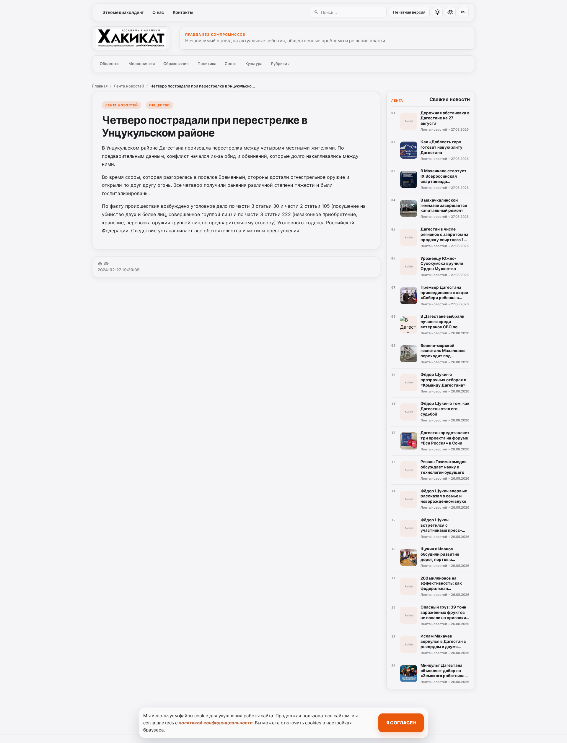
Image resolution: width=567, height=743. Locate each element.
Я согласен (401, 723)
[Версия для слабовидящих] (450, 12)
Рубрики (280, 63)
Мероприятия (141, 63)
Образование (176, 63)
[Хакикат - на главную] (131, 38)
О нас (158, 12)
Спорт (231, 63)
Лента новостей (129, 86)
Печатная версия (409, 12)
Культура (253, 63)
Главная (99, 86)
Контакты (183, 12)
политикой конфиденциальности (215, 723)
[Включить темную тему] (437, 12)
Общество (110, 63)
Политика (207, 63)
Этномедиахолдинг (123, 12)
